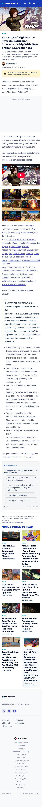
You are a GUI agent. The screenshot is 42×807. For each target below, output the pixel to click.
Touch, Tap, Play (21, 779)
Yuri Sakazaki (27, 250)
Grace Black (26, 566)
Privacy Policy (7, 726)
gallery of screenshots (23, 233)
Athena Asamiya (19, 271)
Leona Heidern (15, 260)
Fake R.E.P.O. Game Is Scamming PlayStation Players (8, 550)
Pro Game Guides (21, 742)
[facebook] (14, 711)
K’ (20, 274)
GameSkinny (21, 770)
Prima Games (21, 755)
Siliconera (21, 758)
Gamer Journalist (21, 767)
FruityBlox (21, 782)
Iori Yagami (14, 243)
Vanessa (17, 267)
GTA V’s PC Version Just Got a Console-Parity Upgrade (11, 588)
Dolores (5, 277)
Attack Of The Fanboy (21, 751)
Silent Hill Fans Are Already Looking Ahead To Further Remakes (30, 623)
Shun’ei (12, 239)
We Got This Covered (21, 761)
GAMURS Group (35, 793)
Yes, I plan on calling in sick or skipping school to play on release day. (20, 487)
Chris (36, 253)
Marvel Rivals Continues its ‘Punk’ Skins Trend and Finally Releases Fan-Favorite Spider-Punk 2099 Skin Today (31, 554)
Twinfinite (21, 745)
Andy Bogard (14, 250)
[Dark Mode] (29, 3)
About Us (5, 720)
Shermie (29, 253)
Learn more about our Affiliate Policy (12, 522)
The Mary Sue (21, 776)
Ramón (25, 267)
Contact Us (19, 720)
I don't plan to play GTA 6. (19, 500)
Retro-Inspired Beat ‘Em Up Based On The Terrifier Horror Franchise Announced (10, 625)
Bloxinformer (21, 785)
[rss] (4, 711)
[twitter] (9, 711)
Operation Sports (21, 773)
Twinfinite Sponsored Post (30, 684)
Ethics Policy (6, 723)
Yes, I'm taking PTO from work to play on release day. (22, 479)
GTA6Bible (21, 788)
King (11, 253)
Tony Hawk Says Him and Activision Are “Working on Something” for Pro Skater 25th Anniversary (10, 660)
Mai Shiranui (19, 253)
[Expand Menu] (34, 3)
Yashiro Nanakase (28, 243)
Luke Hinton (6, 670)
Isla (17, 274)
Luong (9, 267)
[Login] (38, 3)
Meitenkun (21, 239)
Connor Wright (7, 634)
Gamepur (21, 748)
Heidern (25, 274)
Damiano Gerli (7, 595)
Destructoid (21, 764)
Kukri (12, 274)
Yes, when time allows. (17, 495)
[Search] (25, 3)
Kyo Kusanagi (15, 246)
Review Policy (20, 723)
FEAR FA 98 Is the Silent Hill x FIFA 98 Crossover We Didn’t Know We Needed (30, 591)
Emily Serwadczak (8, 559)
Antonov (30, 271)
